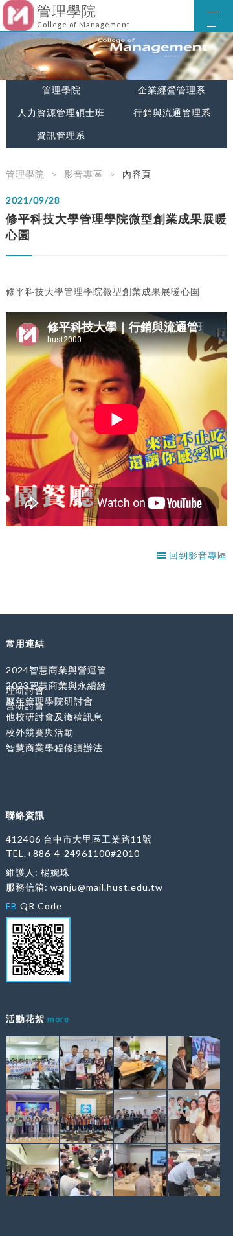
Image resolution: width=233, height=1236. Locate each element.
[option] (116, 56)
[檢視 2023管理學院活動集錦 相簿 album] (33, 1063)
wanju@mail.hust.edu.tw (106, 886)
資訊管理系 (61, 135)
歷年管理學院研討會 (49, 700)
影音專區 (83, 174)
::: (5, 9)
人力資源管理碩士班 (61, 112)
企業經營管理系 (172, 90)
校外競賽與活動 (40, 732)
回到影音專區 (196, 555)
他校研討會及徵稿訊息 (54, 716)
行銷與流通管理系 (172, 112)
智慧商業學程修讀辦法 (54, 747)
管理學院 (61, 90)
